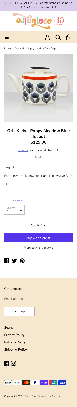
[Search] (58, 35)
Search (9, 327)
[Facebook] (7, 364)
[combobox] (14, 210)
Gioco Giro (31, 396)
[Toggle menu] (6, 37)
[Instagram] (14, 364)
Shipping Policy (15, 349)
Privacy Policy (14, 335)
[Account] (47, 35)
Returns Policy (15, 342)
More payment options (38, 248)
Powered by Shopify (49, 396)
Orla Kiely (40, 157)
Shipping (23, 150)
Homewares (17, 200)
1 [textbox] (8, 211)
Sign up (19, 311)
